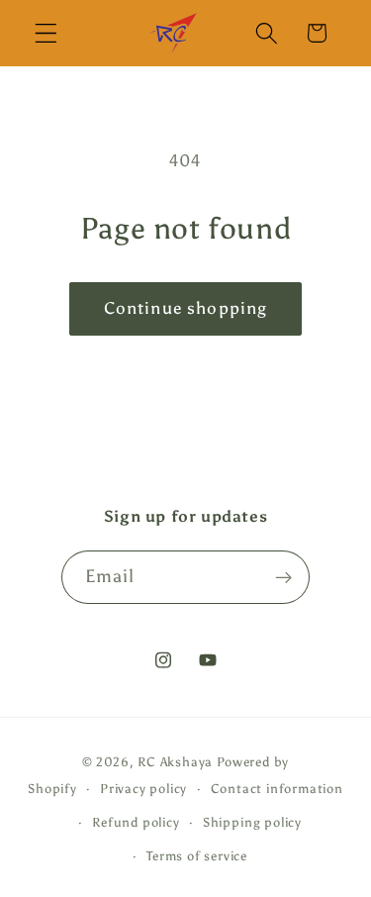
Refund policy (135, 822)
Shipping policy (252, 822)
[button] (46, 33)
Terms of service (196, 855)
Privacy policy (143, 788)
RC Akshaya (175, 761)
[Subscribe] (284, 577)
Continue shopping (186, 308)
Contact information (277, 788)
